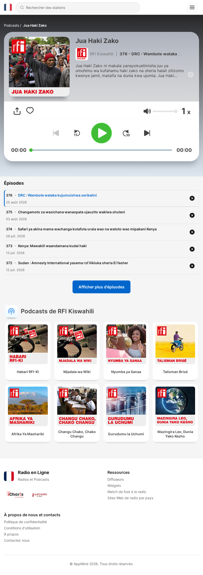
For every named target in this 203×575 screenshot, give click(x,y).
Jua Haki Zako (35, 25)
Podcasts (11, 25)
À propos (11, 534)
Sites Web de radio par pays (130, 498)
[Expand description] (190, 74)
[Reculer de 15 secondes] (76, 133)
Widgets (114, 485)
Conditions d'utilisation (22, 528)
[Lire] (101, 133)
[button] (147, 111)
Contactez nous (16, 540)
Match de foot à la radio (126, 492)
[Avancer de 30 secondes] (126, 133)
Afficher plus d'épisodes (101, 286)
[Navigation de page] (192, 7)
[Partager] (17, 111)
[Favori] (30, 111)
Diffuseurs (115, 479)
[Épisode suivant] (146, 133)
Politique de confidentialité (25, 522)
